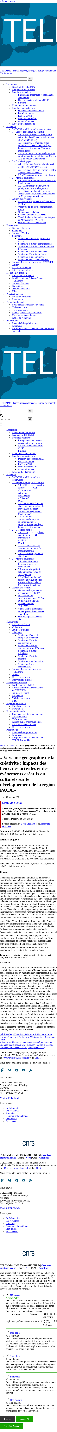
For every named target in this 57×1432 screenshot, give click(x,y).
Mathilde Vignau (12, 802)
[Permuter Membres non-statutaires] (51, 456)
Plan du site (11, 1118)
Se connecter (12, 1121)
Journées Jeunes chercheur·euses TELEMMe (33, 262)
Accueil (3, 745)
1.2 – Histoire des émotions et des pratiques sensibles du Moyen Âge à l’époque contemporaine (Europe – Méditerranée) (34, 147)
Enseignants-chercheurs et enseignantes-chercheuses (36, 96)
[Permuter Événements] (51, 622)
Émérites (22, 102)
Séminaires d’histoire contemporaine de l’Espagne (36, 247)
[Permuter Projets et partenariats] (51, 703)
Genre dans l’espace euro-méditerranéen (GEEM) (36, 202)
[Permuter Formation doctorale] (51, 711)
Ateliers (15, 265)
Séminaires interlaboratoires (31, 257)
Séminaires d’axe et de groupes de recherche (34, 239)
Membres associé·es (27, 118)
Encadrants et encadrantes (24, 315)
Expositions (17, 286)
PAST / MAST (25, 116)
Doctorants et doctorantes (24, 105)
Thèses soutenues (20, 310)
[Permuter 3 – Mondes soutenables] (51, 558)
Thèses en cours (19, 307)
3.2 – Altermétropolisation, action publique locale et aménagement (33, 187)
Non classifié (16, 1400)
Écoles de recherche (21, 267)
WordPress (44, 1157)
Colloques (17, 230)
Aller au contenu (7, 1)
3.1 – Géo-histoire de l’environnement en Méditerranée (37, 181)
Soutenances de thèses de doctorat (28, 304)
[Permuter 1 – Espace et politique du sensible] (51, 482)
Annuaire (10, 1113)
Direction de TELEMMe (23, 87)
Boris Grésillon (28, 823)
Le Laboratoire (13, 1108)
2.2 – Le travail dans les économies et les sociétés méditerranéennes (37, 171)
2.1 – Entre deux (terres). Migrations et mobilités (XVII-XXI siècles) (36, 165)
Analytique (15, 1356)
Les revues (17, 326)
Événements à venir (21, 228)
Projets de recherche (21, 296)
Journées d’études (20, 233)
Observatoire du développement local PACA (35, 208)
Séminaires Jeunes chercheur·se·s (33, 259)
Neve (28, 1157)
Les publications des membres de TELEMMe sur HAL (33, 329)
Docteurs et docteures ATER (31, 110)
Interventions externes (22, 270)
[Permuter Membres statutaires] (51, 437)
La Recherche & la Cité (23, 275)
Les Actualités (12, 1110)
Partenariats (17, 299)
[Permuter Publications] (51, 729)
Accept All (24, 1419)
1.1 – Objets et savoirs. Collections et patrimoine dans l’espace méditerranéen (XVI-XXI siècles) (36, 137)
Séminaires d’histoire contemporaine (35, 243)
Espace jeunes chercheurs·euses (27, 312)
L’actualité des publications (24, 323)
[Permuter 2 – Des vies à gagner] (51, 530)
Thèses (11, 745)
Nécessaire (15, 1295)
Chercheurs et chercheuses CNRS (33, 100)
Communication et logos (17, 1116)
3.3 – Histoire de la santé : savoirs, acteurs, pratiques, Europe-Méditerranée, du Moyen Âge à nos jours (36, 193)
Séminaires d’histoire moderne (32, 254)
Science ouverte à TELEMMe (32, 214)
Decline (7, 1419)
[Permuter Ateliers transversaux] (51, 587)
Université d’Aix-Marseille (16, 1057)
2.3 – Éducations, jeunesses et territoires (36, 175)
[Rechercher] (30, 79)
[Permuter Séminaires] (51, 632)
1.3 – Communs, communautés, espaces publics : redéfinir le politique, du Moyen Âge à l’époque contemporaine (37, 156)
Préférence (15, 1376)
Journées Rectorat (20, 283)
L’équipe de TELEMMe (23, 89)
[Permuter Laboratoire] (51, 430)
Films (14, 291)
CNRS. (37, 1057)
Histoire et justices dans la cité (32, 222)
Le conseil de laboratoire (23, 123)
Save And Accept (11, 1426)
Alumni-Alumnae (26, 121)
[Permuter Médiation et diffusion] (51, 682)
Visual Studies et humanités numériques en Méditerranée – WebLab (36, 218)
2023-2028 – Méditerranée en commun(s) (31, 129)
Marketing (15, 1333)
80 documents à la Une (28, 212)
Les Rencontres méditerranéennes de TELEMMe (29, 279)
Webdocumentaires (21, 288)
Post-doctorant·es (26, 113)
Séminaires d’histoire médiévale (32, 251)
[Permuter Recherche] (51, 474)
